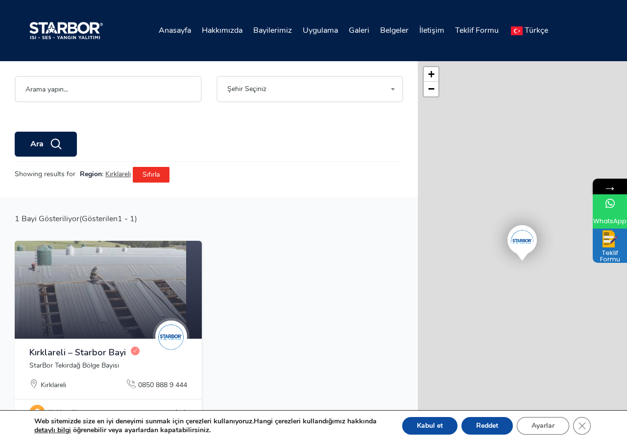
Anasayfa (175, 30)
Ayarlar (543, 425)
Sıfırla (151, 174)
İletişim (431, 30)
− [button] (431, 89)
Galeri (359, 30)
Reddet (487, 425)
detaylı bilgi (52, 430)
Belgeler (394, 30)
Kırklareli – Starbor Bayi (77, 352)
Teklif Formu (477, 30)
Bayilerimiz (272, 30)
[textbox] (310, 89)
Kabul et (430, 425)
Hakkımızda (222, 30)
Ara (37, 144)
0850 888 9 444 (162, 385)
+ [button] (431, 74)
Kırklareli (53, 385)
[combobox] (310, 89)
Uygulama (320, 30)
